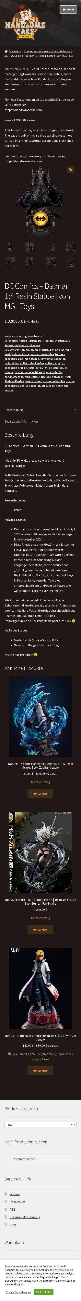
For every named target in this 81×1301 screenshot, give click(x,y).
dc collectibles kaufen (33, 367)
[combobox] (41, 1124)
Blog (13, 1225)
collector (50, 363)
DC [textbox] (39, 1125)
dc (59, 363)
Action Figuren (28, 340)
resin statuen (55, 377)
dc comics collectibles (28, 372)
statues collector (52, 385)
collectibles (12, 363)
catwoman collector (52, 359)
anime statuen (40, 350)
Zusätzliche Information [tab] (21, 421)
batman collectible (42, 354)
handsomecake (14, 377)
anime (25, 350)
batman (55, 350)
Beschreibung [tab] (14, 410)
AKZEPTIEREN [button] (43, 1292)
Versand (15, 1194)
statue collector (30, 385)
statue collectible (54, 381)
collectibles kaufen (32, 363)
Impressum (17, 1202)
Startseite (15, 51)
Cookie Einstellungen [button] (18, 1292)
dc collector (56, 367)
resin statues (33, 381)
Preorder (48, 340)
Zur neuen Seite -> (17, 69)
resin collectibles (35, 377)
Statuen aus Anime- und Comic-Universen (48, 51)
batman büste (20, 354)
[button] (70, 169)
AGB (12, 1209)
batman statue (29, 359)
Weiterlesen (40, 793)
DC (6, 55)
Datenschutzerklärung (25, 1217)
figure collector (53, 372)
